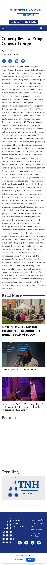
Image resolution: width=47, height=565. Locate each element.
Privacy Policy (36, 533)
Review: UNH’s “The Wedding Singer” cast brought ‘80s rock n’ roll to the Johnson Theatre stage (22, 407)
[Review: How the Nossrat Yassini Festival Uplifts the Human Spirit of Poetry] (23, 311)
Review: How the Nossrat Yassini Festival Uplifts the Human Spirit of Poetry (21, 331)
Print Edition (35, 536)
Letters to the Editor (38, 520)
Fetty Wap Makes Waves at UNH (19, 369)
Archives (9, 50)
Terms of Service (37, 530)
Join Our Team (18, 526)
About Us (16, 520)
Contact (16, 523)
